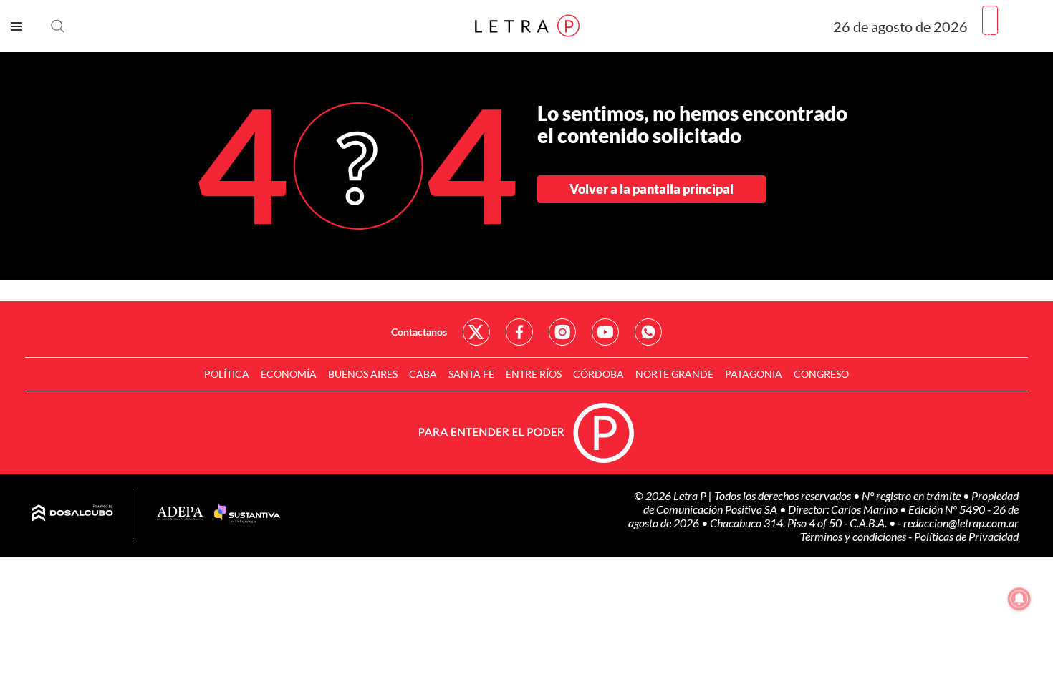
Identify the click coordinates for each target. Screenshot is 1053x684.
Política (226, 374)
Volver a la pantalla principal (651, 189)
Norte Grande (674, 374)
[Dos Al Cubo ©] (72, 513)
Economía (289, 374)
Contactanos (419, 332)
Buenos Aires (363, 374)
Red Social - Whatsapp (648, 332)
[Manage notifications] (1019, 598)
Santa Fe (471, 374)
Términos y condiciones (854, 536)
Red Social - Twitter (476, 332)
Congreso (821, 374)
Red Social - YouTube (605, 332)
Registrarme (1012, 32)
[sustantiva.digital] (247, 513)
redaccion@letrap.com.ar (961, 522)
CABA (423, 374)
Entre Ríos (534, 374)
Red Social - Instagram (562, 332)
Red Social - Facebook (519, 332)
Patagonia (753, 374)
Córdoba (598, 374)
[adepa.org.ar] (180, 514)
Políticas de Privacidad (966, 536)
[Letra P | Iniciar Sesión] (990, 20)
